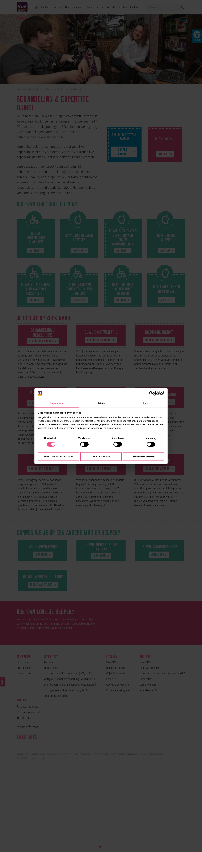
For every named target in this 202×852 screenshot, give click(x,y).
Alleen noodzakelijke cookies (58, 456)
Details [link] (101, 403)
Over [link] (145, 403)
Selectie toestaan (101, 456)
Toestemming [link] (57, 403)
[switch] (84, 444)
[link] (151, 393)
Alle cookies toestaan (143, 456)
